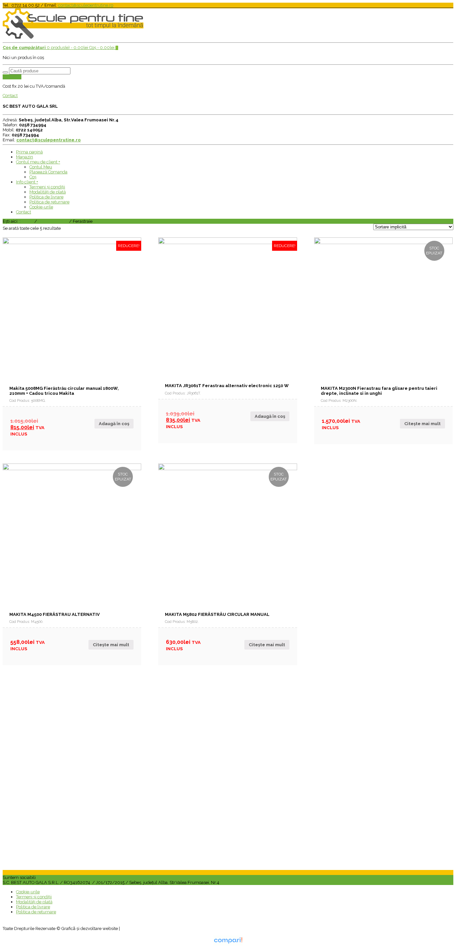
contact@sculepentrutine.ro (85, 5)
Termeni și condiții (47, 186)
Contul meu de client (38, 161)
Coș (32, 176)
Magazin (24, 156)
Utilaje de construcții (40, 821)
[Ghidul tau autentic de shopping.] (228, 944)
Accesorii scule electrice (44, 763)
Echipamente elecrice (41, 844)
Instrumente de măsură (43, 774)
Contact (10, 95)
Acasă (27, 221)
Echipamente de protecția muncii (53, 856)
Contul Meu (40, 166)
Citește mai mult (422, 423)
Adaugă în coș (114, 423)
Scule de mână (53, 221)
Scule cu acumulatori (41, 786)
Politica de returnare (49, 201)
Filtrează (16, 710)
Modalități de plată (47, 191)
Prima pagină (29, 151)
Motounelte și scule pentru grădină (54, 798)
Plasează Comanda (48, 171)
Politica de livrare (46, 196)
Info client (27, 181)
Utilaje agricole (35, 809)
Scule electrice (34, 751)
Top (440, 933)
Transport (12, 76)
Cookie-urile (41, 206)
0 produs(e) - (45, 47)
